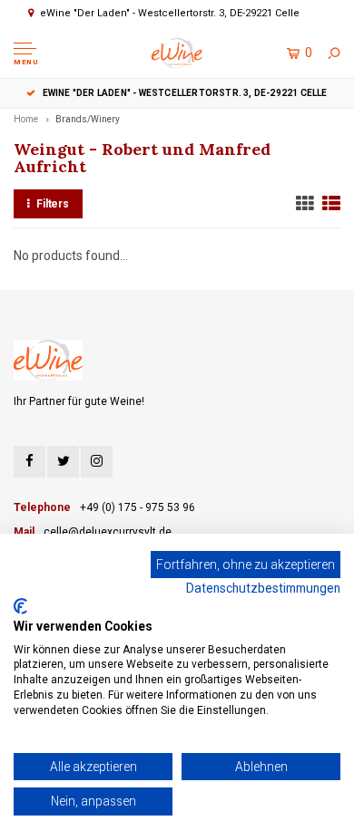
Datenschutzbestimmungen (263, 588)
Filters (52, 204)
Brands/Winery (87, 119)
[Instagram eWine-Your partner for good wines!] (97, 462)
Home (26, 119)
